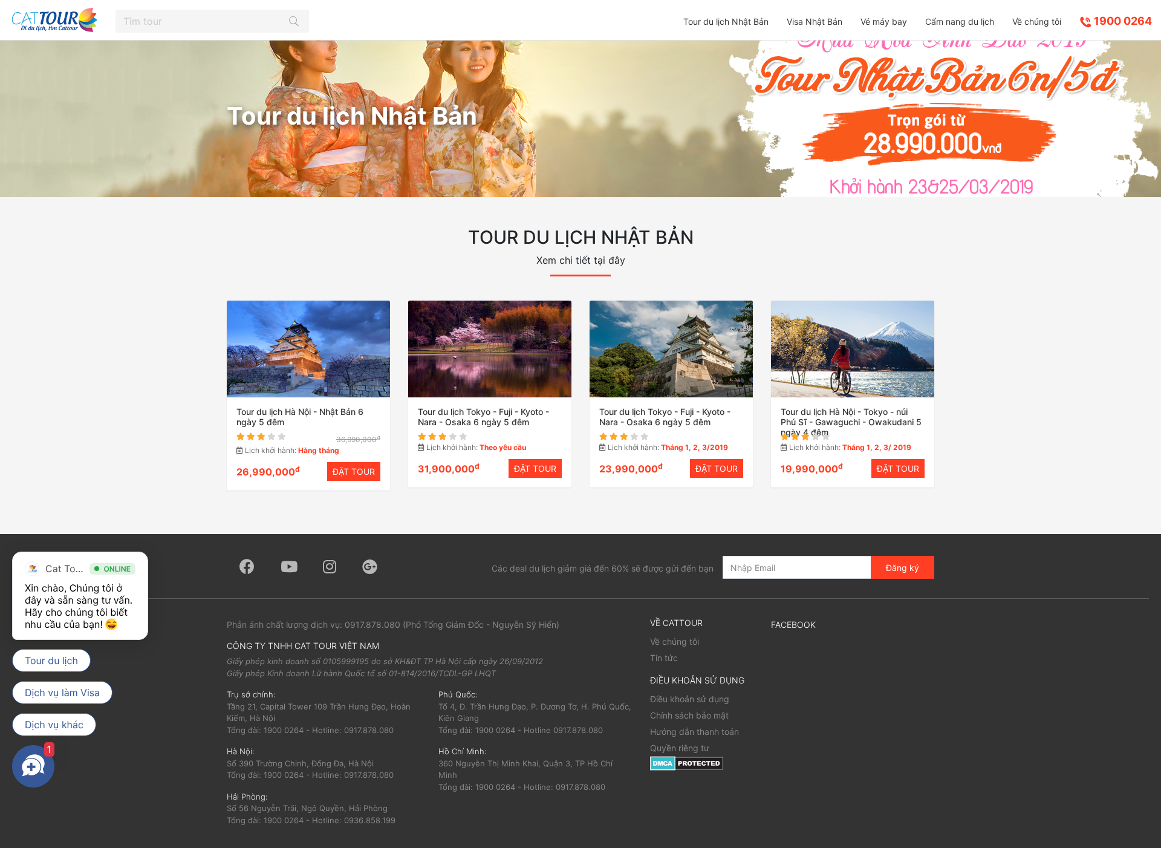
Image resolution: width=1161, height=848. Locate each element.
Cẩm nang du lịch (959, 21)
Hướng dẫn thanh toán (694, 731)
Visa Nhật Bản (814, 21)
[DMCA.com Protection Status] (686, 762)
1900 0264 (1121, 21)
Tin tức (664, 658)
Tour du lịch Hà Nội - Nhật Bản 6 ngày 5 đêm (299, 416)
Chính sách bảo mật (689, 715)
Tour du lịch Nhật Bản (726, 21)
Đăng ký (902, 568)
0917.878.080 (372, 624)
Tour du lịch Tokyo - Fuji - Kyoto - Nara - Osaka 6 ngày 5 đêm (483, 416)
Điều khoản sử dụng (689, 699)
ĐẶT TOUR (354, 471)
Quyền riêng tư (679, 748)
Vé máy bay (883, 21)
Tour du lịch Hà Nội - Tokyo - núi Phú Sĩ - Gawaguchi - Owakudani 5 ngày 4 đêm (851, 421)
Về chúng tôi (1036, 21)
